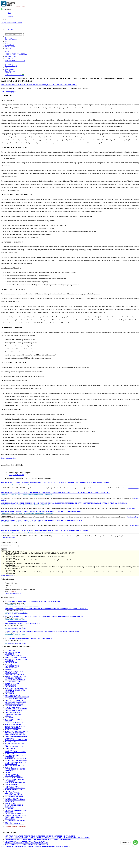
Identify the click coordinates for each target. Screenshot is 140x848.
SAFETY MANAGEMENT (14, 795)
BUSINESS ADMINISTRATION (15, 676)
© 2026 (28, 846)
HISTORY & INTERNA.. (13, 728)
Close (10, 29)
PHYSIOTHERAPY (11, 774)
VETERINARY (10, 819)
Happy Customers (10, 46)
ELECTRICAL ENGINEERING (15, 698)
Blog (6, 41)
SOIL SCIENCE (10, 803)
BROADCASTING (11, 673)
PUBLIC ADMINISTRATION (15, 783)
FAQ (9, 13)
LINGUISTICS (10, 748)
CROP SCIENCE (10, 686)
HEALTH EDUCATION (13, 724)
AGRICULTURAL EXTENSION (16, 659)
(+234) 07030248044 (16, 475)
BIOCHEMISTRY (11, 668)
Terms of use (59, 846)
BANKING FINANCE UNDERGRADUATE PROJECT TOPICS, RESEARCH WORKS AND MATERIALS (39, 85)
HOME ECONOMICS (12, 729)
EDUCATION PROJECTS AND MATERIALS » (18, 613)
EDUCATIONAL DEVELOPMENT (17, 697)
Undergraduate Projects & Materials (11, 23)
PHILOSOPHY (10, 771)
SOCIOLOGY (9, 801)
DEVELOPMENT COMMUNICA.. (16, 688)
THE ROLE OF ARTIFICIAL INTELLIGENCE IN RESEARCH (26, 843)
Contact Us (10, 16)
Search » (4, 549)
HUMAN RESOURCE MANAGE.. (16, 731)
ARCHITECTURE (11, 662)
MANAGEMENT (10, 750)
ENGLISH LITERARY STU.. (14, 700)
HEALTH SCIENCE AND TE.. (15, 726)
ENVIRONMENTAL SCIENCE (15, 702)
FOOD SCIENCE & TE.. (13, 712)
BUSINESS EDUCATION (13, 678)
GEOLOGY (8, 721)
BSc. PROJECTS (10, 58)
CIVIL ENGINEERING (12, 681)
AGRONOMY (9, 661)
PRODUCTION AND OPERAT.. (15, 777)
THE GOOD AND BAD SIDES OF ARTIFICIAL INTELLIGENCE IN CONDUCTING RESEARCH (38, 839)
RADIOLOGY (9, 791)
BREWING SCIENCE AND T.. (15, 671)
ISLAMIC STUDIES (11, 741)
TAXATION (9, 808)
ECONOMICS (9, 692)
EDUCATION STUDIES (13, 695)
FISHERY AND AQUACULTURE (16, 709)
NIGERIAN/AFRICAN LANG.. (15, 765)
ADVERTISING (10, 654)
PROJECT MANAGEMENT (14, 779)
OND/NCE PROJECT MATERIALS (16, 54)
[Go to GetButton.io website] (135, 846)
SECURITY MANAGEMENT (15, 798)
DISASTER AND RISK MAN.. (15, 690)
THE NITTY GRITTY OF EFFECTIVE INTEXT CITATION (25, 841)
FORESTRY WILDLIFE (13, 714)
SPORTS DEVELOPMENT (14, 805)
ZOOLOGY (8, 822)
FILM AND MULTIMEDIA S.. (15, 705)
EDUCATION (9, 693)
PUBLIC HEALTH (11, 784)
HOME (7, 52)
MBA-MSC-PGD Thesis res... (14, 824)
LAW (6, 745)
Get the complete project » (9, 91)
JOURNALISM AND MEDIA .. (15, 743)
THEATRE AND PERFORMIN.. (15, 810)
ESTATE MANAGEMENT (14, 704)
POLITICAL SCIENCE (12, 776)
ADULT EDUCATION (12, 652)
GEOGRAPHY (10, 717)
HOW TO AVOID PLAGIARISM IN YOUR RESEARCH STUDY (26, 844)
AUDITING (8, 664)
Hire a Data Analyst (10, 40)
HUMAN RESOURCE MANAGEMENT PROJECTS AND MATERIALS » (23, 606)
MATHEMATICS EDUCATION (15, 759)
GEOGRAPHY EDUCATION (14, 719)
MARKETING (9, 753)
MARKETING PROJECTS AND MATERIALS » (18, 628)
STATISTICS (9, 807)
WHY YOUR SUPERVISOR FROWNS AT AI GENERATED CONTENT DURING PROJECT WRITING (40, 836)
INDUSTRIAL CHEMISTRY (14, 733)
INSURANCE (9, 738)
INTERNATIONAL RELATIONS (16, 740)
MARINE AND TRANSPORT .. (15, 752)
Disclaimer (67, 846)
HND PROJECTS (10, 56)
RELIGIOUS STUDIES (12, 793)
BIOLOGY (8, 669)
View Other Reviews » (8, 575)
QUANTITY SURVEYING (13, 789)
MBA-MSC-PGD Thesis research (15, 61)
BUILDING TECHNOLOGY (14, 674)
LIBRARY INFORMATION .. (14, 746)
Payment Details (9, 45)
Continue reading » (131, 508)
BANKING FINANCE (12, 666)
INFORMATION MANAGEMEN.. (16, 736)
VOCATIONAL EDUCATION (15, 820)
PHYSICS (8, 772)
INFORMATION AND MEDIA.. (15, 734)
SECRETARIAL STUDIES (14, 796)
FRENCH (8, 716)
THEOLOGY (9, 812)
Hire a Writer (8, 38)
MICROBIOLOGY (11, 764)
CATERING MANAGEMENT (15, 680)
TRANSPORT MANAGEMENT (15, 815)
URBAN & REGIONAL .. (13, 817)
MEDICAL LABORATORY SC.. (15, 762)
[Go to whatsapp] (135, 842)
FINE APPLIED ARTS (12, 707)
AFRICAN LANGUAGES (13, 656)
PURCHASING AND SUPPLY (15, 788)
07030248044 (7, 9)
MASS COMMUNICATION (14, 755)
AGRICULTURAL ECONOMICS (16, 657)
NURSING (8, 767)
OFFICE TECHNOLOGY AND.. (15, 769)
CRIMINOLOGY (10, 685)
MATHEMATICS (10, 757)
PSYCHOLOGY (10, 781)
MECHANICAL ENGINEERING (16, 760)
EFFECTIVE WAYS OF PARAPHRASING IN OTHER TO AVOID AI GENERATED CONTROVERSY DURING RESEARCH (47, 838)
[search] (23, 34)
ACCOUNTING (10, 650)
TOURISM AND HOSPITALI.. (15, 813)
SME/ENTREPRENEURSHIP (15, 800)
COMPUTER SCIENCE (13, 683)
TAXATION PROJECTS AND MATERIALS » (17, 621)
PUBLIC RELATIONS (12, 786)
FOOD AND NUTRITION (13, 710)
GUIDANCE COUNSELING (14, 722)
